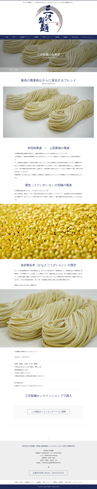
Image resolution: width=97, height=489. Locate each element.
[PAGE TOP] (48, 438)
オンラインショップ (87, 37)
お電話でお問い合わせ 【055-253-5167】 (48, 473)
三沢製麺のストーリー (24, 37)
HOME (6, 37)
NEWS (13, 37)
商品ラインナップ (47, 37)
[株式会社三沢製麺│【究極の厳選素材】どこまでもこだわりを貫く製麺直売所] (48, 20)
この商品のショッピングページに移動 (48, 412)
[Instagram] (48, 467)
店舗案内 (57, 37)
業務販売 (66, 37)
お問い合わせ (75, 37)
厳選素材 (36, 37)
